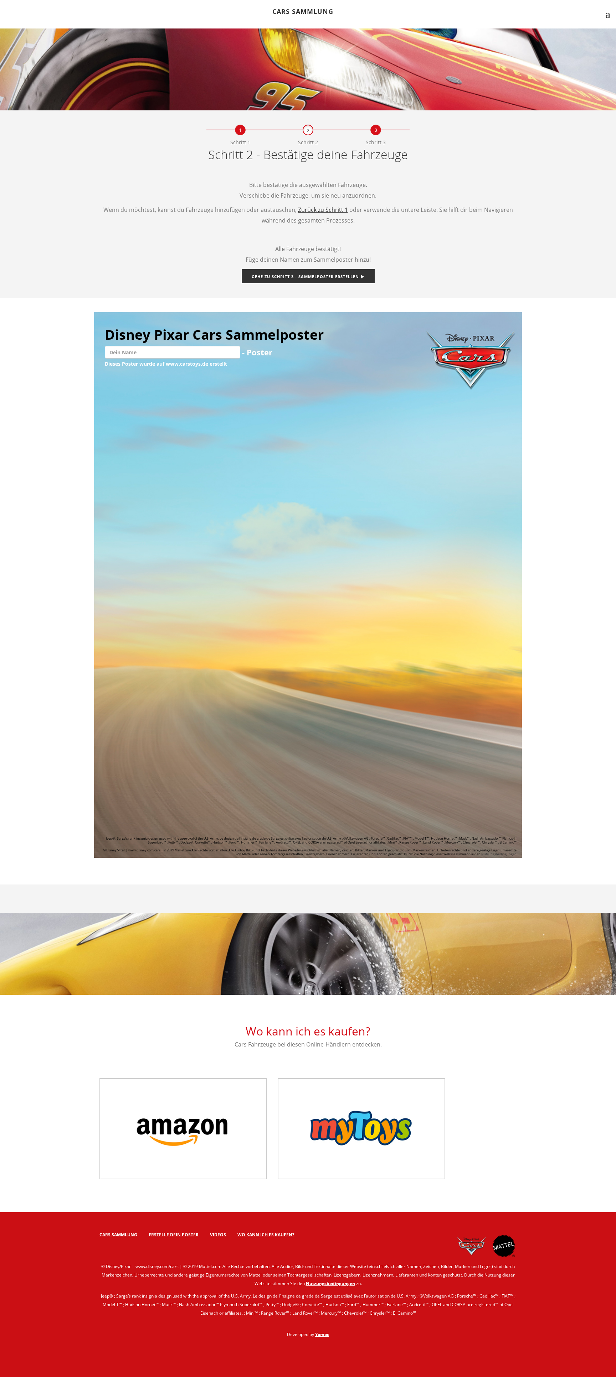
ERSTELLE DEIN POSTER (174, 1235)
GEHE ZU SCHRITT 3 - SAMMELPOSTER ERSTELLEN (306, 276)
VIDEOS (218, 1235)
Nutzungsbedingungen (499, 854)
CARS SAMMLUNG (302, 12)
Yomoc (322, 1334)
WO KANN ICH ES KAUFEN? (265, 1235)
